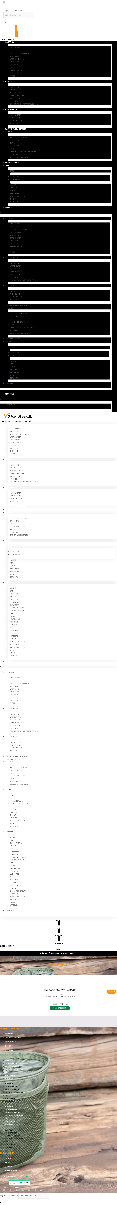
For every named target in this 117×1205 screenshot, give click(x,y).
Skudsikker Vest (13, 162)
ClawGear (14, 605)
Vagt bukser (15, 56)
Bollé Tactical (17, 593)
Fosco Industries (18, 607)
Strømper (14, 193)
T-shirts (13, 199)
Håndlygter (15, 115)
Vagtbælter (15, 89)
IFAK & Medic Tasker (19, 145)
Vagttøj (9, 42)
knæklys (14, 123)
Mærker (9, 207)
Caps (12, 171)
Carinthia (14, 602)
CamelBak (14, 599)
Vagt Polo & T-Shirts (19, 53)
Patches (13, 75)
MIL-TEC (13, 627)
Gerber (13, 613)
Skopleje (14, 73)
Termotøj (14, 201)
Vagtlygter (11, 109)
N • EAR (13, 633)
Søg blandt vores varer (12, 11)
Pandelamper (16, 117)
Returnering (9, 1078)
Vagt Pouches (16, 98)
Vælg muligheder (59, 1008)
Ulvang (13, 652)
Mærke (8, 582)
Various (13, 655)
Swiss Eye (14, 644)
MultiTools (15, 101)
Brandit (13, 596)
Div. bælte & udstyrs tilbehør (24, 103)
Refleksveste (16, 70)
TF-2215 (13, 650)
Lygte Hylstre (16, 120)
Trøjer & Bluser (17, 196)
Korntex (14, 621)
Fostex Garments (18, 610)
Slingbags (14, 154)
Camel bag (14, 140)
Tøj (7, 165)
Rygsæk (13, 148)
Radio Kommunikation (15, 129)
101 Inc (13, 588)
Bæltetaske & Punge (19, 137)
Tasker (8, 132)
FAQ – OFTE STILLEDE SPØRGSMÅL (14, 1070)
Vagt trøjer (15, 50)
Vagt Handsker (17, 59)
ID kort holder (17, 95)
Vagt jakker (15, 47)
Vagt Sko (14, 67)
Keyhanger (15, 92)
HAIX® (12, 616)
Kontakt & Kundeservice (12, 1067)
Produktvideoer (10, 1075)
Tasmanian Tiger (17, 647)
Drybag (13, 143)
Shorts (13, 190)
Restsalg (9, 394)
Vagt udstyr (11, 81)
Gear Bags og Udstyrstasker (23, 151)
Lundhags (14, 624)
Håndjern (14, 87)
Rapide (13, 638)
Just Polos (15, 619)
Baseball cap (19, 176)
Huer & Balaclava (21, 179)
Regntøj (13, 187)
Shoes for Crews (18, 641)
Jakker (13, 184)
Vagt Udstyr (11, 459)
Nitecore (14, 636)
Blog (6, 1072)
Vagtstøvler (16, 64)
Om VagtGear (9, 1061)
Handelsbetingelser (11, 1064)
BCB (11, 590)
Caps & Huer (15, 61)
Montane (14, 630)
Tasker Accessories (19, 157)
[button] (56, 212)
